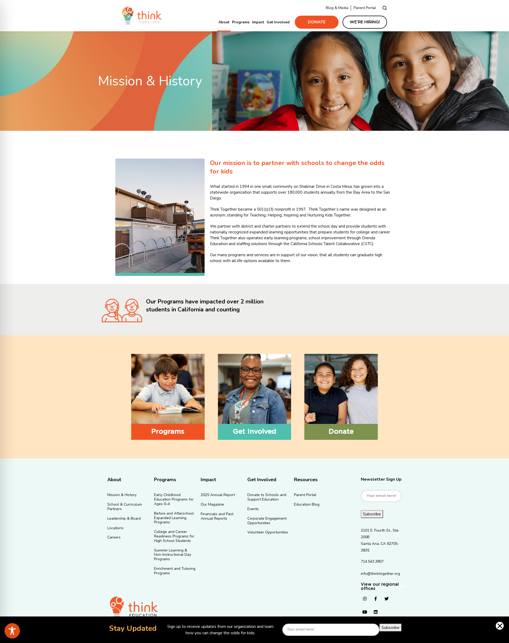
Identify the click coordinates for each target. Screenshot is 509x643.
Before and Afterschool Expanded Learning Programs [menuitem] (174, 518)
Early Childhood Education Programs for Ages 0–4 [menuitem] (174, 499)
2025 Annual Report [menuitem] (218, 495)
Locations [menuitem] (115, 528)
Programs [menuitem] (240, 22)
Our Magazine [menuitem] (212, 504)
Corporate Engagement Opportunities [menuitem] (267, 520)
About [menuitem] (223, 22)
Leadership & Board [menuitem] (124, 518)
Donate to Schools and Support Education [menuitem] (266, 497)
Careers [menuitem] (114, 537)
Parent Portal (365, 7)
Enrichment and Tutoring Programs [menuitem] (174, 571)
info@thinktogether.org (380, 573)
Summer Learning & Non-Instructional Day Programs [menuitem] (172, 555)
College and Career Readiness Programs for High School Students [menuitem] (174, 536)
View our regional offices (380, 586)
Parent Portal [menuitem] (305, 495)
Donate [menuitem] (317, 22)
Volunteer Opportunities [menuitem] (267, 532)
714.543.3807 (372, 561)
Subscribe (372, 514)
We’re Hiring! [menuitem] (365, 22)
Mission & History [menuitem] (122, 495)
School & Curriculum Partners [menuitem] (124, 506)
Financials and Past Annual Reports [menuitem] (217, 516)
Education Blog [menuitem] (306, 504)
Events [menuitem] (253, 509)
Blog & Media (337, 7)
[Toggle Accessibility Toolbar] (12, 631)
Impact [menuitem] (258, 22)
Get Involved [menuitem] (278, 22)
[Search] (385, 8)
